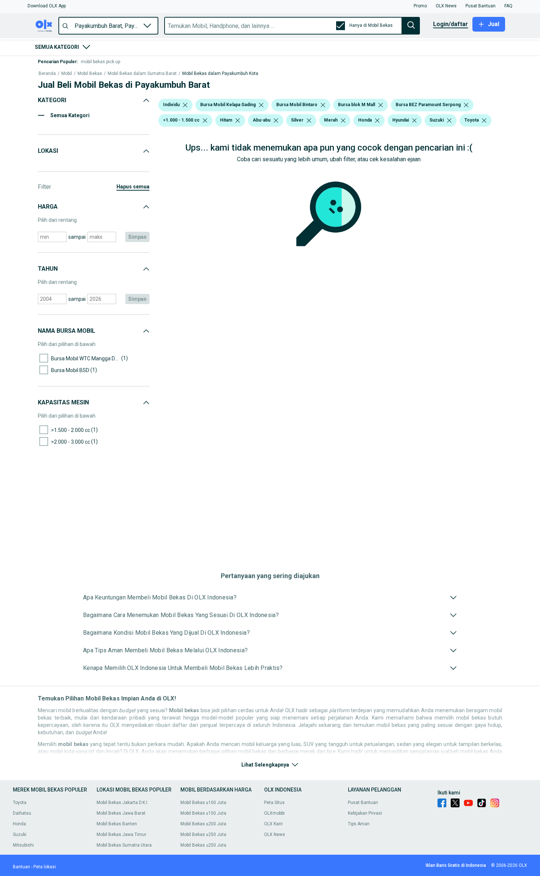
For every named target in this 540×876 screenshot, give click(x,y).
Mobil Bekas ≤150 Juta (203, 813)
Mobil (66, 73)
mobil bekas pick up (100, 61)
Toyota (19, 802)
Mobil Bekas (90, 73)
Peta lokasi (44, 866)
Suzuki (19, 834)
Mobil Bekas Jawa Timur (121, 834)
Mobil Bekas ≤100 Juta (203, 802)
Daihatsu (22, 813)
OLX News (274, 834)
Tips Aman (359, 823)
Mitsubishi (23, 845)
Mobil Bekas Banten (117, 823)
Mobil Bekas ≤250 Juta (203, 834)
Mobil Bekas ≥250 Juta (203, 845)
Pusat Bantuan (363, 802)
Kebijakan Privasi (365, 813)
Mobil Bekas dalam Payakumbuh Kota (220, 73)
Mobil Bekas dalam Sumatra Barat (142, 73)
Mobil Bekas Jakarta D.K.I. (122, 802)
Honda (19, 823)
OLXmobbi (274, 813)
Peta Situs (274, 802)
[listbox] (185, 105)
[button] (47, 6)
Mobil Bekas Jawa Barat (121, 813)
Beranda (47, 73)
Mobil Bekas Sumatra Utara (124, 845)
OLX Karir (273, 823)
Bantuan (21, 866)
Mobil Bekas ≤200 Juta (203, 823)
